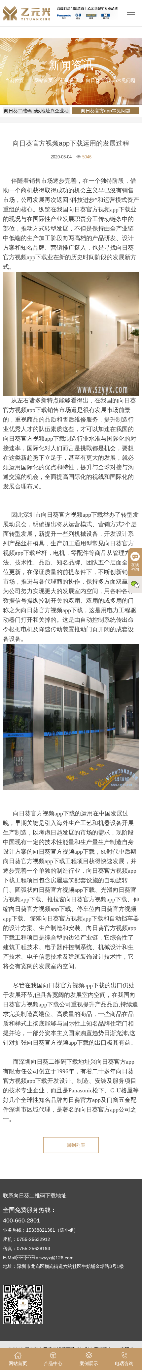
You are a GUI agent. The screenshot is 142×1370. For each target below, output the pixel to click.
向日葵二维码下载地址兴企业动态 (36, 110)
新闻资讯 (69, 80)
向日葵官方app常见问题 (110, 80)
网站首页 (43, 80)
